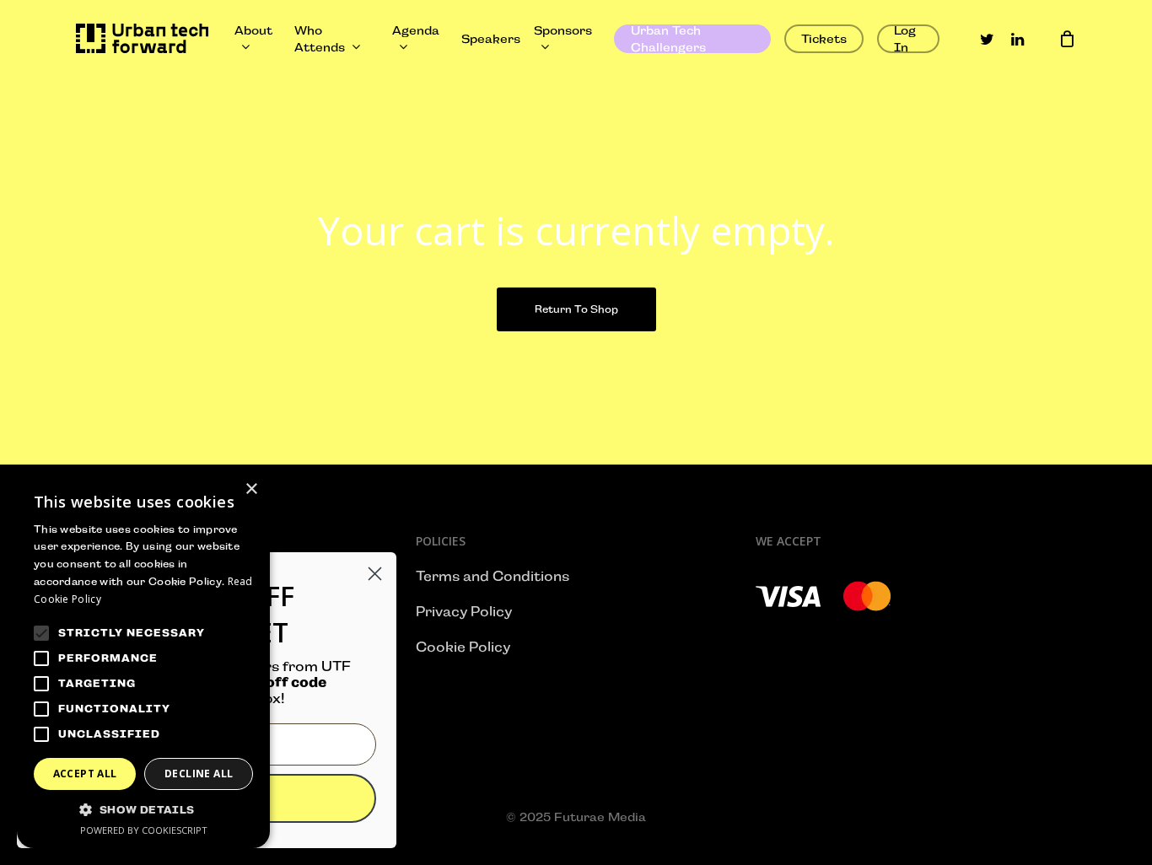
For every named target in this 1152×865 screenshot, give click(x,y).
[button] (143, 810)
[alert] (143, 659)
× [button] (251, 489)
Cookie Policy (463, 647)
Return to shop (576, 309)
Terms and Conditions (492, 576)
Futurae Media (600, 817)
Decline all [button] (198, 773)
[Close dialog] (375, 573)
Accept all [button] (85, 773)
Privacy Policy (464, 612)
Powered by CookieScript (143, 830)
